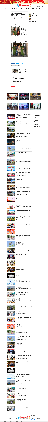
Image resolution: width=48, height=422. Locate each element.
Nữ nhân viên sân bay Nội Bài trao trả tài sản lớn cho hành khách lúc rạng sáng (34, 16)
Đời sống (14, 10)
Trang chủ (12, 10)
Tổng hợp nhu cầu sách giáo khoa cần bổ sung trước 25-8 (23, 235)
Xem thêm (19, 411)
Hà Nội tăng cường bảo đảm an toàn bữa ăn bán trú (22, 298)
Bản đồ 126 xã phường (38, 6)
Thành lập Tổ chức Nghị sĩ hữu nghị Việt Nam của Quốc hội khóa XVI (23, 267)
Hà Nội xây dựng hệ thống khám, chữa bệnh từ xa (22, 311)
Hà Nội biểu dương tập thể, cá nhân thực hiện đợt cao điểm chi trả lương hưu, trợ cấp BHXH (23, 179)
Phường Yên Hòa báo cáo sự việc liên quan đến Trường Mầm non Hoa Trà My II (37, 115)
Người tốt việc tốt (13, 65)
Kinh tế (8, 8)
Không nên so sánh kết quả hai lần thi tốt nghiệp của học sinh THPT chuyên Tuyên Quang (37, 120)
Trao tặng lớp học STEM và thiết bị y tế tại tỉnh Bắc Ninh (35, 110)
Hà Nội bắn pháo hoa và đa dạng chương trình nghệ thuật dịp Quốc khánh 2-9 (23, 140)
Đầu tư (16, 344)
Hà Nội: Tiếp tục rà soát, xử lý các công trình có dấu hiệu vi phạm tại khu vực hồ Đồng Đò (23, 127)
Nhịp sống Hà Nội (42, 6)
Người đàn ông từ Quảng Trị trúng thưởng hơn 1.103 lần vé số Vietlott (12, 100)
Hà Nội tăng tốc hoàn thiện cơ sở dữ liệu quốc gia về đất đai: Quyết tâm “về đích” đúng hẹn (23, 217)
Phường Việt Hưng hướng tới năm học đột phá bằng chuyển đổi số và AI (23, 198)
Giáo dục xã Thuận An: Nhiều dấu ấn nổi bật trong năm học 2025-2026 (23, 210)
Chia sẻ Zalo (18, 63)
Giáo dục (17, 8)
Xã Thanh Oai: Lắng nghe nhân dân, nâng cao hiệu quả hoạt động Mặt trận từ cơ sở (23, 204)
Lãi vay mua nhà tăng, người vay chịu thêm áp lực (22, 152)
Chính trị (6, 8)
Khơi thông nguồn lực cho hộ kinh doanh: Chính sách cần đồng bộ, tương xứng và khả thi (23, 248)
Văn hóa (13, 8)
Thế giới (24, 8)
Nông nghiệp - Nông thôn (31, 8)
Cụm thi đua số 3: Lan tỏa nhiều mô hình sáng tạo (17, 81)
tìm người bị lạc (16, 65)
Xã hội (15, 8)
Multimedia (22, 8)
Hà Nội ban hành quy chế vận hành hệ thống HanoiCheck (23, 279)
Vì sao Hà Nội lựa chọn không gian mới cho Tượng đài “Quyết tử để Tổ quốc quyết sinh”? (23, 121)
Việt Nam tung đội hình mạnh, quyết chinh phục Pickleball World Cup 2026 (23, 229)
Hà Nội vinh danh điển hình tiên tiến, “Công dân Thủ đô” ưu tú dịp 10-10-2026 (34, 13)
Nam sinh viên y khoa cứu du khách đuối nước (22, 69)
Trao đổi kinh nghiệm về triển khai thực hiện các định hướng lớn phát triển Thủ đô (23, 115)
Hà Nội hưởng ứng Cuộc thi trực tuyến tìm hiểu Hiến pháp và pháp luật (23, 166)
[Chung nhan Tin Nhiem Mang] (34, 419)
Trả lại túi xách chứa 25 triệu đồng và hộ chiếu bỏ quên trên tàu (34, 21)
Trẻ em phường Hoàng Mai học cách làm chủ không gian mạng (23, 317)
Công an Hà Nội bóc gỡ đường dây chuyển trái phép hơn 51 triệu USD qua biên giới (23, 192)
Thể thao (17, 325)
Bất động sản (17, 153)
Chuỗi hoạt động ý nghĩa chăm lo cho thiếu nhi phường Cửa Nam (23, 110)
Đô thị (10, 8)
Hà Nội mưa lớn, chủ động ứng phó (37, 118)
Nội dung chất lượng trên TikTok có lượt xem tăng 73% (24, 100)
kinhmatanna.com (36, 131)
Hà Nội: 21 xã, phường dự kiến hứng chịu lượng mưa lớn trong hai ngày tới (37, 126)
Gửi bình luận (13, 86)
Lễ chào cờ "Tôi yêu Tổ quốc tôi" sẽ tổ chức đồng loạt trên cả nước (23, 173)
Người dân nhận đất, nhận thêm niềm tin (21, 399)
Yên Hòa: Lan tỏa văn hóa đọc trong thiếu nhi (21, 254)
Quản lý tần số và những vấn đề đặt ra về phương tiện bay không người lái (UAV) (23, 146)
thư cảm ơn (19, 65)
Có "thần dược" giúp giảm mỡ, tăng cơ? (34, 100)
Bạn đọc (16, 287)
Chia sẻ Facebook (13, 63)
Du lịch (27, 8)
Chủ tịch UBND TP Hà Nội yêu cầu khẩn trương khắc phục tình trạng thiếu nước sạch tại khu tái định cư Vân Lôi (23, 134)
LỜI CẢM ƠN (17, 273)
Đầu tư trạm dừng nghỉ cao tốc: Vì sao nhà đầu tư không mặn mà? (37, 124)
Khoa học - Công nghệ (37, 8)
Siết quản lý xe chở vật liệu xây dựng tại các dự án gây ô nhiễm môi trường (23, 286)
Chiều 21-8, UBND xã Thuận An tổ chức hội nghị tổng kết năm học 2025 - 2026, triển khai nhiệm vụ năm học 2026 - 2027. (23, 213)
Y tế (19, 8)
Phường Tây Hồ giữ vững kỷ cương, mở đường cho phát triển (18, 78)
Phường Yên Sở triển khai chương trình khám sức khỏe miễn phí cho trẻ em (23, 261)
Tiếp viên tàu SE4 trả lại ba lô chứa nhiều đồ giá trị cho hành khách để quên (34, 18)
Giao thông (17, 160)
